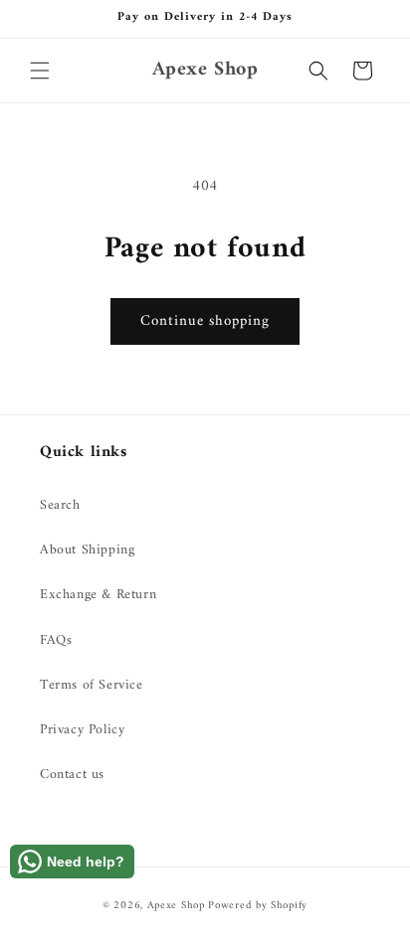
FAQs (56, 640)
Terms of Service (91, 685)
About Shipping (87, 550)
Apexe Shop (176, 905)
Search (60, 505)
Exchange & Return (98, 594)
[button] (40, 70)
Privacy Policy (82, 729)
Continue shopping (205, 321)
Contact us (72, 774)
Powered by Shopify (258, 905)
